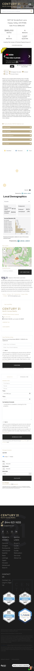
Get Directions (24, 272)
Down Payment (5, 466)
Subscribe (17, 365)
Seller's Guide (16, 549)
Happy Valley (24, 294)
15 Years (11, 456)
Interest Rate (5, 471)
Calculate (17, 478)
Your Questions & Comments (8, 402)
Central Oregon (5, 544)
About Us (17, 558)
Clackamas (17, 294)
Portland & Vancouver (6, 549)
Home (4, 294)
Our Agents (6, 326)
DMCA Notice (15, 659)
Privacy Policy (5, 360)
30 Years (6, 456)
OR (12, 294)
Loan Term (4, 452)
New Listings (5, 557)
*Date (3, 390)
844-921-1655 (7, 316)
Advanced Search (6, 566)
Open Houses (5, 561)
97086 (5, 296)
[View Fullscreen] (4, 255)
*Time (3, 396)
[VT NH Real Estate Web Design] (3, 666)
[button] (31, 11)
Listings (9, 294)
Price (3, 461)
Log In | (5, 583)
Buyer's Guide (17, 544)
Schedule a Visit (24, 376)
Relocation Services (18, 554)
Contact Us (6, 322)
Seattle (4, 553)
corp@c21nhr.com (9, 525)
